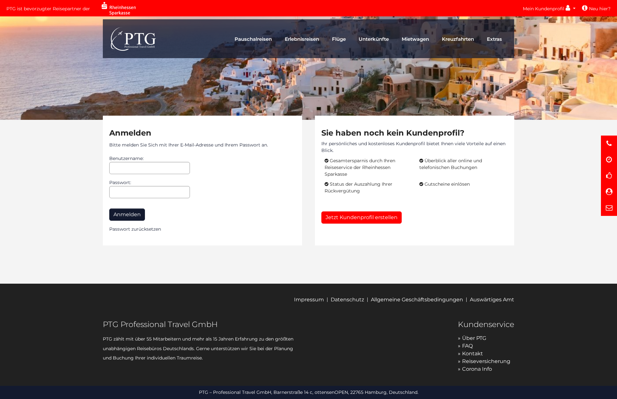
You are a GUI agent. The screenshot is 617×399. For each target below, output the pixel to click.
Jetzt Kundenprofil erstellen (362, 217)
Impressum (309, 300)
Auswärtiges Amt (492, 300)
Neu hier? (600, 9)
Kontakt (472, 353)
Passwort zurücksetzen (135, 229)
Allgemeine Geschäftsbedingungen (417, 300)
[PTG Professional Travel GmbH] (133, 38)
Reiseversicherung (486, 361)
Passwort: (120, 182)
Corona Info (477, 369)
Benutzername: (126, 158)
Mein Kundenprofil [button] (544, 9)
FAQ (467, 346)
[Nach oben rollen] (609, 387)
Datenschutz (347, 300)
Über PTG (474, 338)
